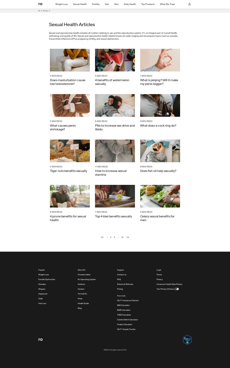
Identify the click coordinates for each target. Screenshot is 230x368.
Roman (45, 11)
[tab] (61, 4)
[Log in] (190, 4)
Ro (39, 11)
